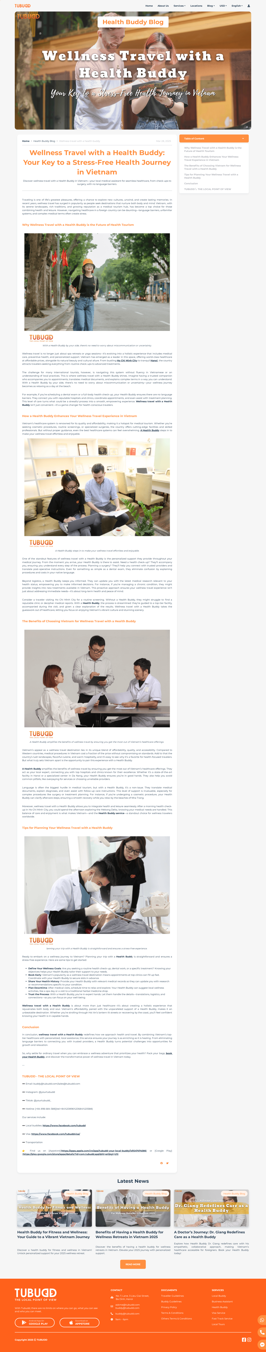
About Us (163, 5)
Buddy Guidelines (171, 1301)
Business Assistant (222, 1301)
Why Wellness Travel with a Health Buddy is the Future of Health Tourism (213, 149)
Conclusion (191, 183)
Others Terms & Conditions (176, 1318)
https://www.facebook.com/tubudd (64, 1125)
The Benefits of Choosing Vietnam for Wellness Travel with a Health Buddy (212, 167)
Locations (196, 5)
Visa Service (218, 1312)
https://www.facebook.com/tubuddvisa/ (55, 1134)
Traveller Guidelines (172, 1295)
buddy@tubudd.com (127, 1308)
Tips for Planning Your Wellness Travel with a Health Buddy (211, 176)
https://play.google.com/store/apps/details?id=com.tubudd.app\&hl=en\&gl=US (70, 1154)
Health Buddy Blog (44, 141)
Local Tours (218, 1324)
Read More (133, 1264)
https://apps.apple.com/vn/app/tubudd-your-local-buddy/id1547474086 (103, 1150)
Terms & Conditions (172, 1312)
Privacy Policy (169, 1307)
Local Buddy (219, 1295)
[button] (163, 1163)
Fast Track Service (222, 1318)
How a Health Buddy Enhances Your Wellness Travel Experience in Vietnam (211, 158)
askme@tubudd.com (127, 1304)
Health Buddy (220, 1307)
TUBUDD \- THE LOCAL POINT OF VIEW (207, 189)
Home (149, 5)
